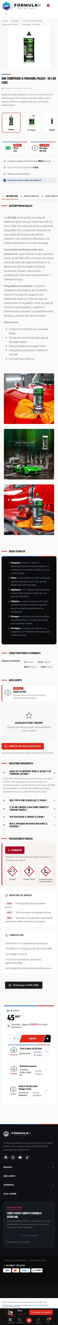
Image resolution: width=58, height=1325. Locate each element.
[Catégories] (10, 1319)
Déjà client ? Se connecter (18, 1242)
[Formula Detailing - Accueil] (17, 1134)
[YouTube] (20, 1157)
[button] (47, 1038)
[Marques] (38, 1319)
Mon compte (9, 1176)
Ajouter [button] (32, 1038)
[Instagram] (13, 1157)
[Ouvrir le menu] (29, 1320)
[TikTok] (27, 1157)
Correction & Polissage (32, 20)
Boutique (15, 20)
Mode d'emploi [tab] (29, 196)
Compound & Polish (10, 24)
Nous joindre (10, 1193)
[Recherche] (19, 1319)
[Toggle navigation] (6, 14)
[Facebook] (6, 1157)
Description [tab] (10, 196)
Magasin (8, 1167)
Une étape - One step (31, 24)
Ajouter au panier (42, 1312)
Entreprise (9, 1185)
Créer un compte (29, 1235)
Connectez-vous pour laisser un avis (25, 746)
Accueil (5, 20)
